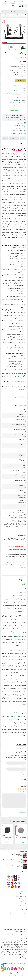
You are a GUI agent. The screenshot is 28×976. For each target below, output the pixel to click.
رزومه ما (22, 1)
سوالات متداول (16, 1)
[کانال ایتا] (2, 969)
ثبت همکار (10, 1)
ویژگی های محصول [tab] (13, 138)
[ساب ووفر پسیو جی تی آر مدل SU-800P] (7, 830)
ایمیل (24, 766)
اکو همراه (20, 901)
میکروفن (14, 15)
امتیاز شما (23, 786)
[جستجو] (2, 11)
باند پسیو (20, 904)
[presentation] (2, 833)
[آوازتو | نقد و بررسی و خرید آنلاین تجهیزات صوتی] (8, 6)
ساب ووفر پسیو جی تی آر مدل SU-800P (7, 838)
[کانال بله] (2, 966)
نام (25, 760)
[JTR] (14, 86)
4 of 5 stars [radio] (19, 789)
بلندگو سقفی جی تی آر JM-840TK (21, 838)
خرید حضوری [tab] (3, 138)
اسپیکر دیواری (19, 896)
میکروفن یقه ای (7, 15)
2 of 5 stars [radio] (23, 789)
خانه (25, 15)
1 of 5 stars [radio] (25, 789)
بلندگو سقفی (17, 636)
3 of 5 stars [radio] (21, 789)
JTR (21, 88)
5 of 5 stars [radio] (16, 789)
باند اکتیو (20, 899)
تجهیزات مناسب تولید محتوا (14, 98)
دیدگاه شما (22, 792)
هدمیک (13, 95)
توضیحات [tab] (22, 138)
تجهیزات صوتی (20, 15)
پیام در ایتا (20, 80)
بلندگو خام (20, 906)
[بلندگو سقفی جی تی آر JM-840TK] (20, 830)
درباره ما (5, 1)
